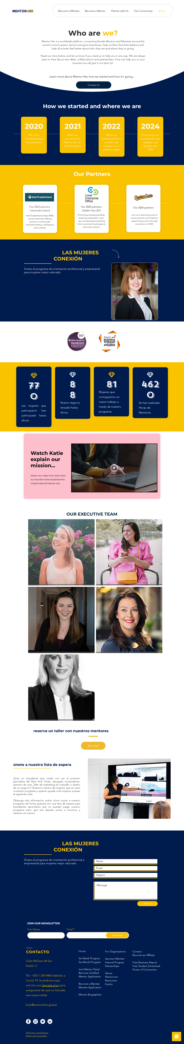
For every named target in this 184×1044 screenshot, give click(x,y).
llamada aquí (50, 985)
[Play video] (114, 468)
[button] (112, 966)
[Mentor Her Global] (42, 1021)
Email (70, 929)
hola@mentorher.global (41, 1005)
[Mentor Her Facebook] (28, 1021)
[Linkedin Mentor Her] (49, 1021)
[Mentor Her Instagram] (35, 1021)
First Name (33, 929)
